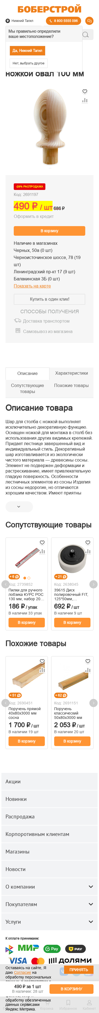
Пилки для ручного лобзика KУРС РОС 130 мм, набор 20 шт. (26, 594)
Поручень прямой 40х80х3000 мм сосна (25, 713)
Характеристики (71, 373)
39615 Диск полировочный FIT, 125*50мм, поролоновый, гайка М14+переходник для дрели (72, 594)
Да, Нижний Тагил (27, 51)
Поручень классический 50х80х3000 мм (68, 713)
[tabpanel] (26, 557)
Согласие (22, 972)
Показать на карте (32, 286)
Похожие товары (71, 385)
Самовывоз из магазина (48, 331)
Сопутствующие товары (27, 388)
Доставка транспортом (46, 321)
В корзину (49, 231)
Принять (79, 970)
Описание (27, 373)
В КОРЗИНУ (71, 989)
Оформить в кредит (34, 216)
